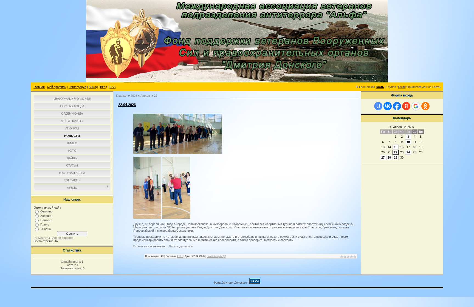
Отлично (46, 211)
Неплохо (46, 220)
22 (395, 152)
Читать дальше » (181, 246)
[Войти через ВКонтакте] (387, 106)
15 (395, 147)
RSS (112, 86)
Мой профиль (56, 86)
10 (408, 141)
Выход (93, 86)
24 (408, 152)
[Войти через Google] (415, 106)
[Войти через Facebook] (397, 106)
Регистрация (77, 86)
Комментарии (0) (216, 256)
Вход (103, 86)
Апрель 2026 (402, 127)
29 (395, 157)
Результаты (42, 237)
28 (389, 157)
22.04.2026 (127, 105)
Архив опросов (62, 237)
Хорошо (45, 215)
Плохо (44, 224)
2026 (134, 95)
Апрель (145, 95)
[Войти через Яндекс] (406, 106)
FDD (180, 256)
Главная (39, 86)
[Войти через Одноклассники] (425, 106)
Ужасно (45, 229)
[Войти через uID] (378, 106)
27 (383, 157)
